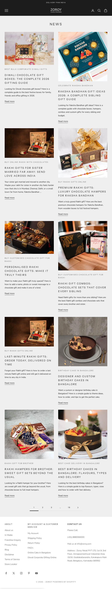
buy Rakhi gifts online (72, 182)
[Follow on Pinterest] (28, 573)
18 (69, 507)
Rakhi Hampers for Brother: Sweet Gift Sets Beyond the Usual (29, 473)
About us (9, 530)
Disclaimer (9, 554)
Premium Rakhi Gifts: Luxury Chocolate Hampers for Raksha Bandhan (82, 191)
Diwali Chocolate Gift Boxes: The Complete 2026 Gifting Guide (27, 79)
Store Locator (11, 564)
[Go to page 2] (78, 507)
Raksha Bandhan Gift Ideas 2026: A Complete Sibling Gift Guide (81, 95)
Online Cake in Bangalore (39, 552)
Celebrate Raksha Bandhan (75, 85)
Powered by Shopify (64, 582)
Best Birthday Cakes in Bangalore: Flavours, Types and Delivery (82, 473)
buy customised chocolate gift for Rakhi (27, 259)
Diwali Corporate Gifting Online (42, 557)
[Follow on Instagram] (21, 573)
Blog (7, 549)
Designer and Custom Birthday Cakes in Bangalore (76, 380)
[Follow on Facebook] (6, 573)
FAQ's (30, 547)
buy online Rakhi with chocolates (26, 162)
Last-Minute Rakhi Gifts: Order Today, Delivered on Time (28, 360)
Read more (9, 101)
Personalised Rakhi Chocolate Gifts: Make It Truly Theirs (27, 271)
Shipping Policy (35, 538)
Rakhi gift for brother (19, 463)
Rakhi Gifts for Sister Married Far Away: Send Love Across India (25, 171)
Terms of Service (12, 559)
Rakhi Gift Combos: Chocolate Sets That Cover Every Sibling (82, 287)
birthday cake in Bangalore (76, 370)
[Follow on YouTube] (36, 573)
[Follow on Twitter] (13, 573)
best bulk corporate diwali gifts (26, 69)
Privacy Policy (11, 544)
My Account (33, 533)
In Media (8, 535)
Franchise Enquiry (13, 540)
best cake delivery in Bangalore (79, 463)
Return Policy (34, 543)
